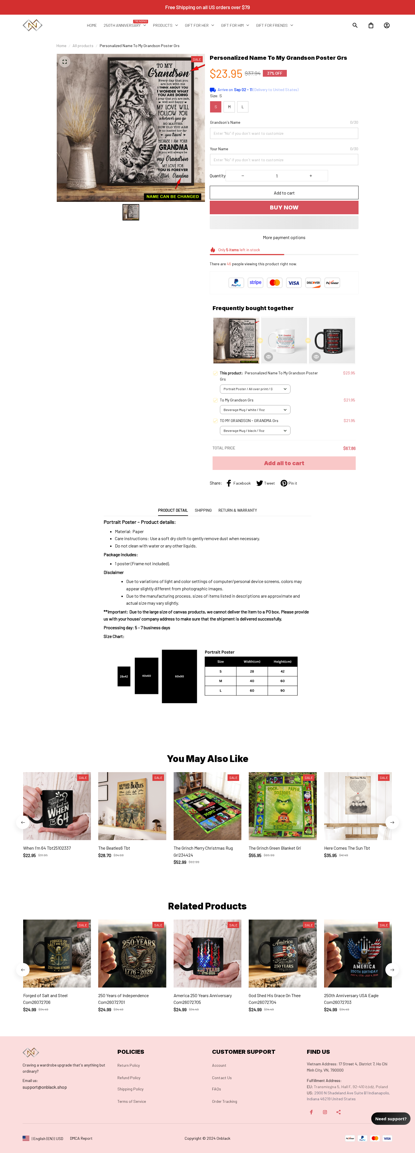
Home (61, 45)
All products (83, 45)
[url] (30, 1080)
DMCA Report (81, 1138)
